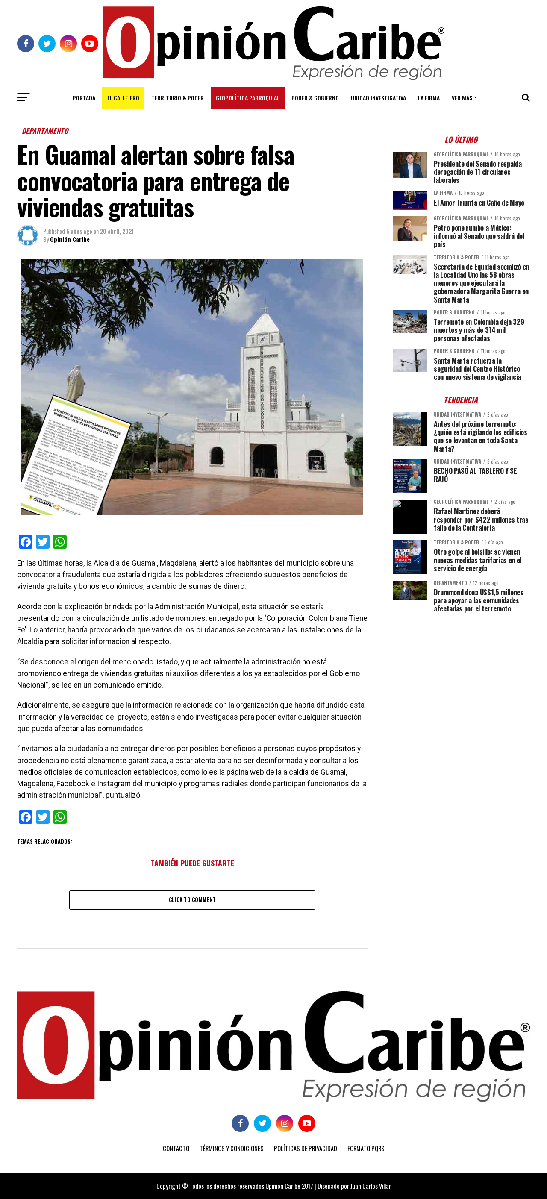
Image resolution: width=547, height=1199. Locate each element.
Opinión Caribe (70, 239)
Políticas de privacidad (305, 1148)
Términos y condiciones (232, 1148)
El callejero (123, 97)
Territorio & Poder (177, 97)
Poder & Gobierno (315, 97)
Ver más (462, 97)
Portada (84, 97)
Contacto (176, 1148)
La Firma (429, 97)
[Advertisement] (461, 679)
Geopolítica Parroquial (247, 97)
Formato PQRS (366, 1148)
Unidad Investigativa (378, 97)
